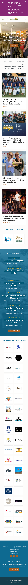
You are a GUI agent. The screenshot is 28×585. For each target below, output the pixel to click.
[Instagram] (17, 556)
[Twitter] (14, 556)
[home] (10, 19)
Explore (13, 45)
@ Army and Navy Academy (14, 263)
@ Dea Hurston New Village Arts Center (14, 300)
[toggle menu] (25, 19)
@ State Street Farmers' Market (14, 276)
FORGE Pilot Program (14, 261)
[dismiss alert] (25, 2)
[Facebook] (11, 556)
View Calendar (13, 330)
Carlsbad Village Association (16, 580)
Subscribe (13, 569)
